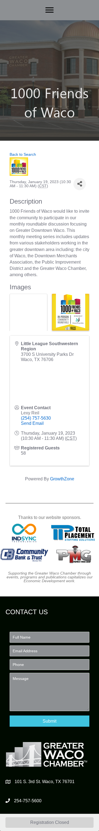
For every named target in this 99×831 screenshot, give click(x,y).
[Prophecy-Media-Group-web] (75, 554)
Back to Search (23, 154)
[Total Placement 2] (75, 533)
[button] (49, 721)
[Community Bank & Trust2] (24, 554)
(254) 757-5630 (36, 418)
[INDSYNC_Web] (24, 533)
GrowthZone (62, 479)
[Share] (79, 184)
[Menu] (49, 10)
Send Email (32, 423)
